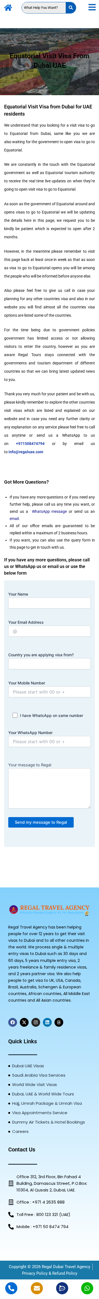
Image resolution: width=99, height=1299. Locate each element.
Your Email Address (26, 622)
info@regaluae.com (26, 452)
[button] (92, 7)
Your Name (18, 594)
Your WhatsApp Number (30, 732)
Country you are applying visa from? (41, 654)
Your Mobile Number (26, 683)
